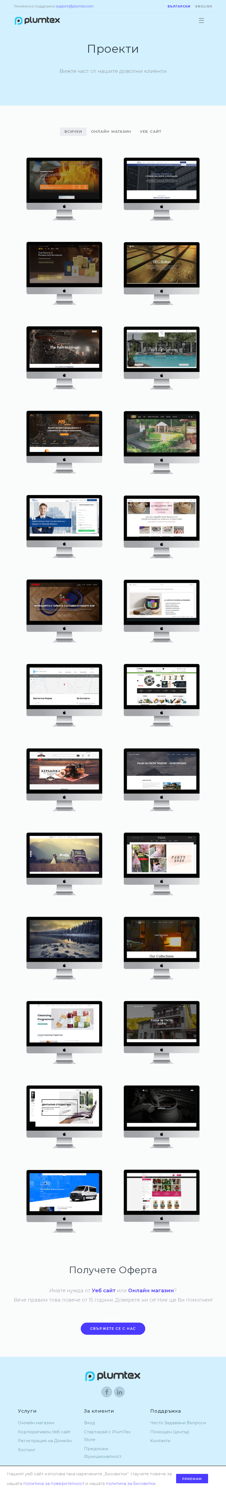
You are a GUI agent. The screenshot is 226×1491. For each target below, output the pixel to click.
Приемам (192, 1479)
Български (179, 6)
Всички (73, 131)
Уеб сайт (151, 131)
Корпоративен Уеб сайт (44, 1431)
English (203, 6)
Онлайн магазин (111, 131)
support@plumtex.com (75, 6)
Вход (89, 1422)
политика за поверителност (53, 1483)
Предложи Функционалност (103, 1452)
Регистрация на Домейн (45, 1440)
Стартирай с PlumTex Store (107, 1435)
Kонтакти (160, 1440)
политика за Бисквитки (131, 1483)
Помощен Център (169, 1431)
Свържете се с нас (113, 1328)
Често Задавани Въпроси (178, 1422)
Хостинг (27, 1449)
